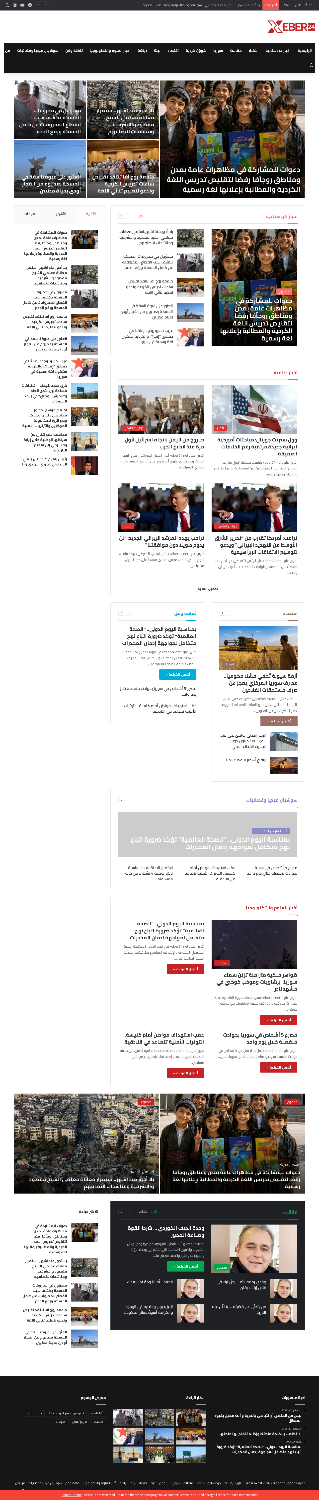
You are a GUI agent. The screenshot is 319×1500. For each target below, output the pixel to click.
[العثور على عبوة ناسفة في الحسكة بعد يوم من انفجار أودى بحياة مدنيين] (190, 312)
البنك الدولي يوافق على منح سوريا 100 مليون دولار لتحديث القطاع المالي (243, 740)
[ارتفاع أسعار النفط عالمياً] (284, 765)
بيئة (157, 50)
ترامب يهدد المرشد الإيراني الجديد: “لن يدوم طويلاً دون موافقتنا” (161, 541)
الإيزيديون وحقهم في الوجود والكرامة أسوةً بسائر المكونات (148, 1309)
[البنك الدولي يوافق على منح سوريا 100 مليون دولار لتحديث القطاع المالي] (284, 741)
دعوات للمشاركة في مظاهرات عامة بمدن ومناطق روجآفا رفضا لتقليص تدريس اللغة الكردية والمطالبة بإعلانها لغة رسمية (45, 245)
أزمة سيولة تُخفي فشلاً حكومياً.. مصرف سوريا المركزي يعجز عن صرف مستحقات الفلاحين (261, 682)
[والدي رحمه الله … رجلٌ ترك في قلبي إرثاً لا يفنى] (283, 1288)
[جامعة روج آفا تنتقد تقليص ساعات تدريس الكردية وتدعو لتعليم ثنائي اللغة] (190, 287)
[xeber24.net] (291, 26)
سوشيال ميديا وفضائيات (37, 50)
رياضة (142, 50)
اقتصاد (173, 50)
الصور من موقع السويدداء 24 (66, 1413)
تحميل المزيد (208, 589)
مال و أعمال (79, 1422)
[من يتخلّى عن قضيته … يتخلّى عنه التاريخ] (283, 1313)
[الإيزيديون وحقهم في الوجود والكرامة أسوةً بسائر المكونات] (190, 1313)
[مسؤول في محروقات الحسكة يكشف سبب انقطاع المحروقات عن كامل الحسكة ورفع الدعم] (190, 262)
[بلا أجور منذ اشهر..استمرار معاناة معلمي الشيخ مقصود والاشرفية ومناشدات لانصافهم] (190, 238)
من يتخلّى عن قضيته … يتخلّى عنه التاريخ (239, 1309)
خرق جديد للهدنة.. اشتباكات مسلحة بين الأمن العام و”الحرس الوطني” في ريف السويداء (123, 121)
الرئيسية (305, 50)
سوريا (218, 50)
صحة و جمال (34, 1413)
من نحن (20, 1483)
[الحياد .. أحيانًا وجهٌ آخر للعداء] (190, 1288)
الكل (141, 216)
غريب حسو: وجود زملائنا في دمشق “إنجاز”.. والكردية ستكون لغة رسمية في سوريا (234, 184)
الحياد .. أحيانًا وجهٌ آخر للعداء (150, 1282)
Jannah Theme (72, 1495)
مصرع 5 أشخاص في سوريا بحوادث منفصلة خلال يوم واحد (157, 691)
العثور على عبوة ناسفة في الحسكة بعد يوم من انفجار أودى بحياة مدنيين (146, 311)
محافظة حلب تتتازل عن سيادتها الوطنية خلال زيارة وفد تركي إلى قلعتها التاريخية (124, 180)
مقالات (236, 50)
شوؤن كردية (196, 50)
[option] (159, 139)
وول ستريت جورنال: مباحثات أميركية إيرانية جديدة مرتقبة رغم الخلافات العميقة (257, 446)
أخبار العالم (97, 1413)
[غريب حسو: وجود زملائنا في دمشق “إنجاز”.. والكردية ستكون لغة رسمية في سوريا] (232, 139)
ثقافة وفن (74, 50)
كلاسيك (98, 1422)
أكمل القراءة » (279, 721)
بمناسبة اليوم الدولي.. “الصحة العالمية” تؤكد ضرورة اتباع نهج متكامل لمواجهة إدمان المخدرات (159, 636)
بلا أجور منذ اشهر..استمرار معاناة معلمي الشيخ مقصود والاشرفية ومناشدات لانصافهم (146, 237)
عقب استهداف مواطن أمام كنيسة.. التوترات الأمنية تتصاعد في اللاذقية (160, 708)
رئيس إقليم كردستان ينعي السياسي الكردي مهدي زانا (50, 187)
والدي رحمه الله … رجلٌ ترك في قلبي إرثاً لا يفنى (241, 1284)
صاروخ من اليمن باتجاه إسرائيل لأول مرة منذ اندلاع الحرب (164, 443)
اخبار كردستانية (278, 50)
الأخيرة (91, 213)
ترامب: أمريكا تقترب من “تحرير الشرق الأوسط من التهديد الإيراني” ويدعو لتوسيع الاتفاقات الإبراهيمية (256, 544)
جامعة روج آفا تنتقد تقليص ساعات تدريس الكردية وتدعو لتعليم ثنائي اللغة (149, 286)
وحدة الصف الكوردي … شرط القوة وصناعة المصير (166, 1231)
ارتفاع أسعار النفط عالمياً (246, 760)
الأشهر (61, 213)
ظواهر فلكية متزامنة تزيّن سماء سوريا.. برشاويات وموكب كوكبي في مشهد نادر (257, 981)
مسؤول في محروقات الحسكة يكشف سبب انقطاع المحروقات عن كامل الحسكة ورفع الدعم (197, 5)
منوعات (60, 1422)
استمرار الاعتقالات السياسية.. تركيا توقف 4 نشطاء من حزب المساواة (149, 873)
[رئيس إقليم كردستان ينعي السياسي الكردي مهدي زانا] (50, 169)
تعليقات (30, 213)
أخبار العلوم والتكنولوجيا (110, 50)
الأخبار (253, 50)
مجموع (292, 1102)
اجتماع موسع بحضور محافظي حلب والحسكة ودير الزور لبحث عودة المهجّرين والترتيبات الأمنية (50, 121)
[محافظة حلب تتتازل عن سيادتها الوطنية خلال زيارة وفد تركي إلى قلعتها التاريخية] (84, 441)
